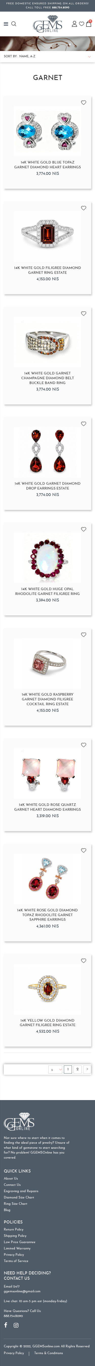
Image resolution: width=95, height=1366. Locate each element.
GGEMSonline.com (46, 1346)
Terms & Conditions (48, 1353)
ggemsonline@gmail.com (22, 1291)
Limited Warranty (17, 1248)
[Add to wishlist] (83, 100)
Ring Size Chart (15, 1204)
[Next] (87, 1070)
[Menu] (7, 23)
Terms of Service (16, 1261)
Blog (7, 1210)
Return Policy (13, 1229)
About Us (11, 1178)
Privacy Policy (14, 1254)
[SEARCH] (14, 23)
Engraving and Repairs (21, 1191)
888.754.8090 (13, 1316)
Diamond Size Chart (19, 1197)
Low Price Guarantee (19, 1242)
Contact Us (12, 1185)
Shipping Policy (15, 1236)
